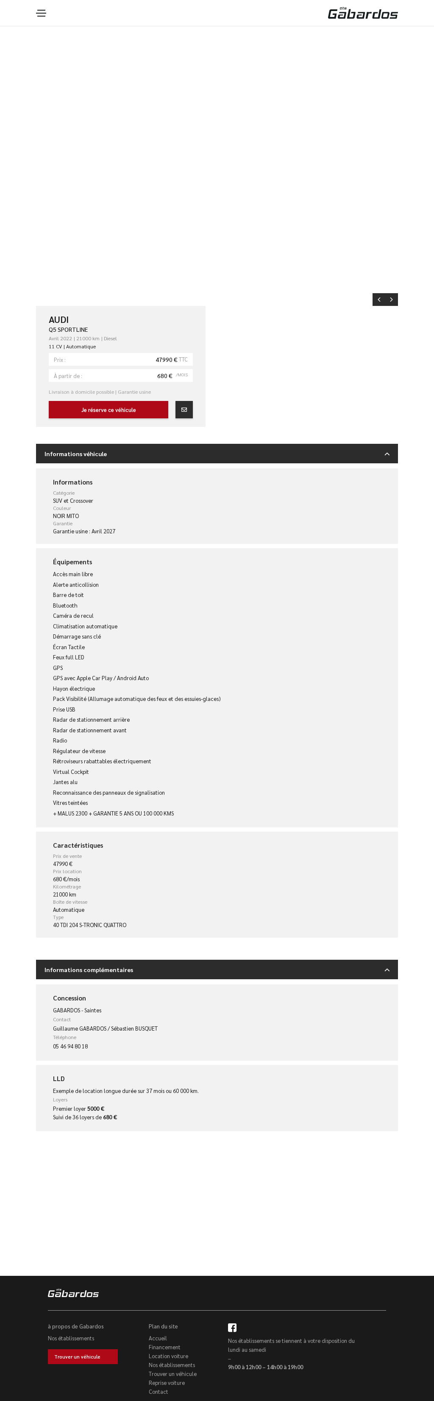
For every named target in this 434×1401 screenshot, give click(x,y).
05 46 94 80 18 (70, 1046)
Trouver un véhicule (77, 1356)
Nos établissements (71, 1338)
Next (391, 299)
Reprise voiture (167, 1382)
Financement (165, 1347)
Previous (379, 299)
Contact (158, 1391)
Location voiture (168, 1355)
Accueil (158, 1338)
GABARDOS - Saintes (77, 1010)
